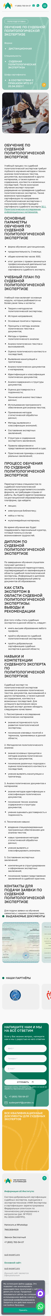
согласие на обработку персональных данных (25, 1088)
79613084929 (11, 1229)
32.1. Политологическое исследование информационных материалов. (25, 209)
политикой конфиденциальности (19, 1299)
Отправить (23, 1082)
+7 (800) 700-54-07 (23, 6)
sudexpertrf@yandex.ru (21, 1102)
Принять (23, 1310)
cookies (28, 1284)
